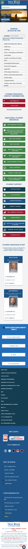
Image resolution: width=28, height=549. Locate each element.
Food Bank (7, 55)
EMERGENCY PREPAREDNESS (7, 379)
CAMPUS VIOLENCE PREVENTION (8, 373)
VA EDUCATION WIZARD (6, 420)
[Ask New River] (24, 547)
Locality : (7, 36)
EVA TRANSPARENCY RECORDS (8, 423)
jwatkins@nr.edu (11, 311)
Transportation (9, 80)
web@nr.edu (22, 545)
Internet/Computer (10, 66)
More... (7, 516)
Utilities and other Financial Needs (13, 84)
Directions (8, 483)
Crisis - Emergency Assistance (13, 52)
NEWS (2, 401)
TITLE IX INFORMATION (6, 417)
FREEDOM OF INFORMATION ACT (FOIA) (10, 385)
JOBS (2, 391)
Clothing (6, 49)
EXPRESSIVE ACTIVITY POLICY (8, 382)
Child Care (7, 47)
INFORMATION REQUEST (7, 388)
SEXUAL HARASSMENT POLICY (8, 413)
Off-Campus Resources (11, 72)
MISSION (3, 395)
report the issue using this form (12, 538)
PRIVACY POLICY (5, 410)
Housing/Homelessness (11, 63)
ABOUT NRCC (4, 369)
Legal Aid (7, 69)
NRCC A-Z (3, 407)
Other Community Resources (13, 75)
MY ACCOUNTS (4, 398)
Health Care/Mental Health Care (13, 59)
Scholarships (8, 77)
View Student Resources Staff (14, 109)
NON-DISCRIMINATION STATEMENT (9, 404)
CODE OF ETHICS (5, 376)
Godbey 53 (11, 283)
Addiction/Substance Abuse (13, 44)
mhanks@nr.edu (11, 276)
